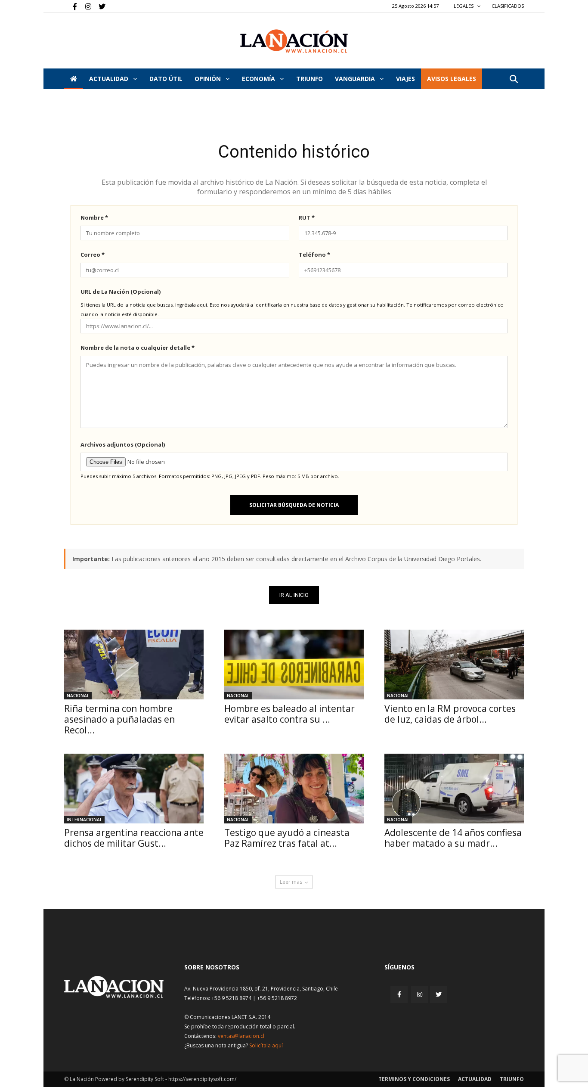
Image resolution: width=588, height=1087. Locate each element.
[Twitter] (99, 6)
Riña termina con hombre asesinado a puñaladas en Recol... (119, 719)
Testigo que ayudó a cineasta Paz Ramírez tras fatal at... (287, 837)
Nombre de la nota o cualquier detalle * (137, 347)
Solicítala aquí (266, 1045)
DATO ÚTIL (166, 79)
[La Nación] (294, 41)
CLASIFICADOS (508, 6)
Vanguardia (356, 79)
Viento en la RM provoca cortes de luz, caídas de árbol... (450, 713)
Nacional (78, 696)
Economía (259, 79)
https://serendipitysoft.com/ (202, 1079)
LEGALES (464, 6)
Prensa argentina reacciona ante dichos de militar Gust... (134, 837)
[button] (513, 79)
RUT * (307, 217)
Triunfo (309, 79)
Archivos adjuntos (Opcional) (122, 444)
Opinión (209, 79)
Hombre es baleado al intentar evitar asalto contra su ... (289, 713)
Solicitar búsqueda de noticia (294, 505)
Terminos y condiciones (414, 1079)
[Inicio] (73, 78)
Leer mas (291, 881)
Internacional (84, 820)
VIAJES (405, 79)
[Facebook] (70, 6)
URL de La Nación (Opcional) (120, 291)
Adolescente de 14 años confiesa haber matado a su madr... (453, 837)
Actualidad (109, 79)
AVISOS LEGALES (451, 79)
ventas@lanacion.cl (241, 1036)
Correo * (92, 254)
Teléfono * (314, 254)
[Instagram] (84, 6)
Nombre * (94, 217)
